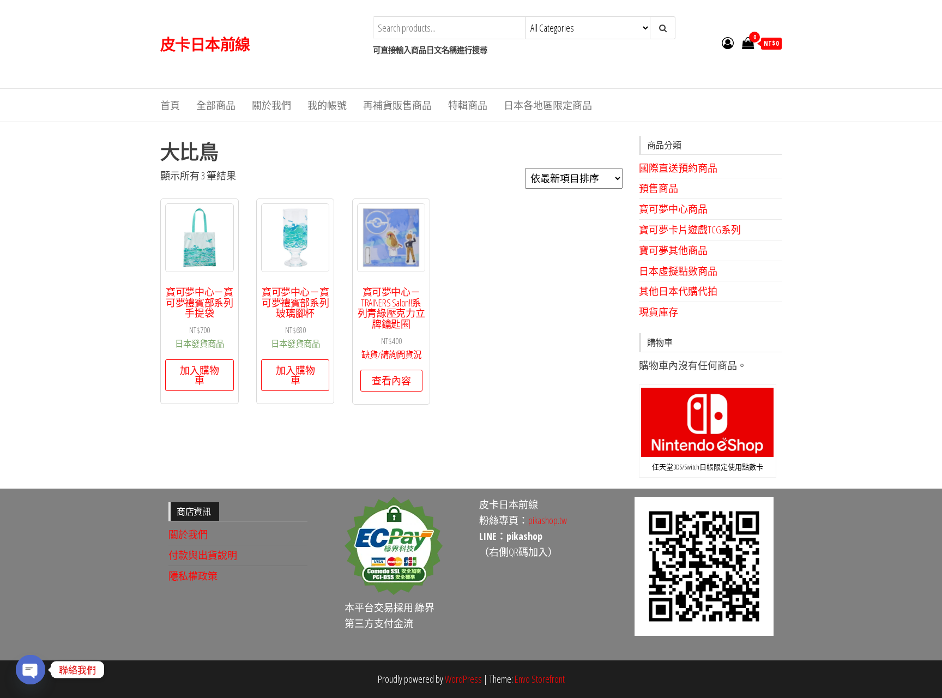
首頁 (170, 105)
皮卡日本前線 (205, 44)
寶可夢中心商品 (673, 208)
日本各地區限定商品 (548, 105)
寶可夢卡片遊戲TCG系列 (690, 229)
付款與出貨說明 (202, 555)
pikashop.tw (547, 520)
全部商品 (215, 105)
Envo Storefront (540, 678)
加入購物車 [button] (199, 375)
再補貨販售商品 (397, 105)
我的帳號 (327, 105)
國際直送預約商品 (678, 167)
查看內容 (391, 380)
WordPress (463, 678)
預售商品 (658, 188)
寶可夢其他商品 (673, 250)
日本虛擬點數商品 (678, 271)
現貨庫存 (658, 311)
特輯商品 (467, 105)
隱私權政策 (193, 575)
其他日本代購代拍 (678, 291)
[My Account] (728, 42)
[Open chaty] (30, 669)
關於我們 (271, 105)
